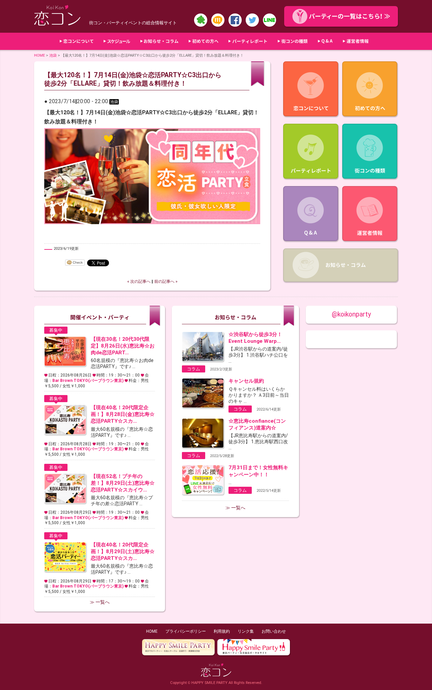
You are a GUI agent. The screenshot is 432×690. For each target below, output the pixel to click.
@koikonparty (351, 314)
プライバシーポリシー (185, 631)
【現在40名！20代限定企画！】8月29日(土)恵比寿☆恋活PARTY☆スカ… (123, 551)
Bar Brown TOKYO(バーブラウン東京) (88, 380)
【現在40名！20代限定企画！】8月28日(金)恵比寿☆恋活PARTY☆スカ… (123, 414)
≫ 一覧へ (100, 602)
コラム (193, 368)
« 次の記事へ (139, 281)
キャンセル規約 (246, 381)
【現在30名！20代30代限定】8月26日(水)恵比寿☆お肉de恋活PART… (123, 346)
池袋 (53, 55)
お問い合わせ (274, 631)
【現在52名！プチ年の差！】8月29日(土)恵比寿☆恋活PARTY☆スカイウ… (123, 483)
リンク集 (246, 631)
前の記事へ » (166, 281)
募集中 (55, 330)
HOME (39, 55)
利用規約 (222, 631)
